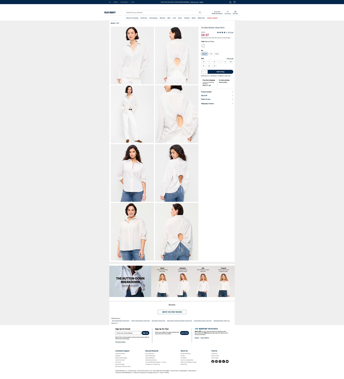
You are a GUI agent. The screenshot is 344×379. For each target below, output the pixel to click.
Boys (180, 18)
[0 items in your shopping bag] (234, 2)
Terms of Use (174, 370)
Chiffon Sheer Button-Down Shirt (140, 321)
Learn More (205, 338)
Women (162, 18)
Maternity (201, 18)
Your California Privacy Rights (161, 370)
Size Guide (230, 58)
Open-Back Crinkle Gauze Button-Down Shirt (179, 321)
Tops (117, 23)
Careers (183, 355)
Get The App (214, 358)
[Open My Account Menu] (230, 2)
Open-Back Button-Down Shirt (120, 321)
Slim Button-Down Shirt (158, 321)
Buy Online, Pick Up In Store (123, 366)
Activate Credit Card (150, 360)
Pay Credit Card (149, 353)
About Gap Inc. (192, 370)
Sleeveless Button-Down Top (222, 321)
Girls (174, 18)
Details (201, 2)
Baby (194, 18)
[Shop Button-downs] (172, 281)
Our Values (183, 358)
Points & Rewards (150, 355)
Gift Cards (118, 362)
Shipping (117, 355)
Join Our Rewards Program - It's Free (155, 362)
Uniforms (143, 18)
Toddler (187, 18)
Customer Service (120, 353)
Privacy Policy (120, 342)
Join (209, 85)
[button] (154, 143)
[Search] (200, 12)
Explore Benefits (149, 358)
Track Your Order (120, 360)
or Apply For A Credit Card (152, 364)
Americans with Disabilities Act (123, 372)
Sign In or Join (194, 2)
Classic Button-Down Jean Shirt (203, 321)
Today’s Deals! (212, 18)
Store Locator (215, 355)
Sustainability (183, 370)
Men (169, 18)
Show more (114, 323)
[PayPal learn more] (210, 76)
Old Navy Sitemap (186, 353)
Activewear (153, 18)
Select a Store (223, 82)
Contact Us (214, 353)
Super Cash (184, 364)
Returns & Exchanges (121, 358)
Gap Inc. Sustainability (187, 360)
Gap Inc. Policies (164, 372)
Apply (197, 338)
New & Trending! (132, 18)
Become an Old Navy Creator (189, 362)
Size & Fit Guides (119, 364)
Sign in (205, 85)
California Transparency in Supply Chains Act (146, 372)
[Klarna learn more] (217, 76)
